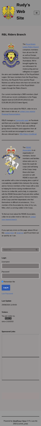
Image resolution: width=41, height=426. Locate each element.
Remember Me (9, 282)
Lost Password (7, 294)
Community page (21, 120)
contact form (9, 233)
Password (5, 272)
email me (20, 233)
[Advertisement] (14, 345)
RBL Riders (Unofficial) (28, 134)
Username (6, 262)
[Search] (36, 249)
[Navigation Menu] (36, 13)
